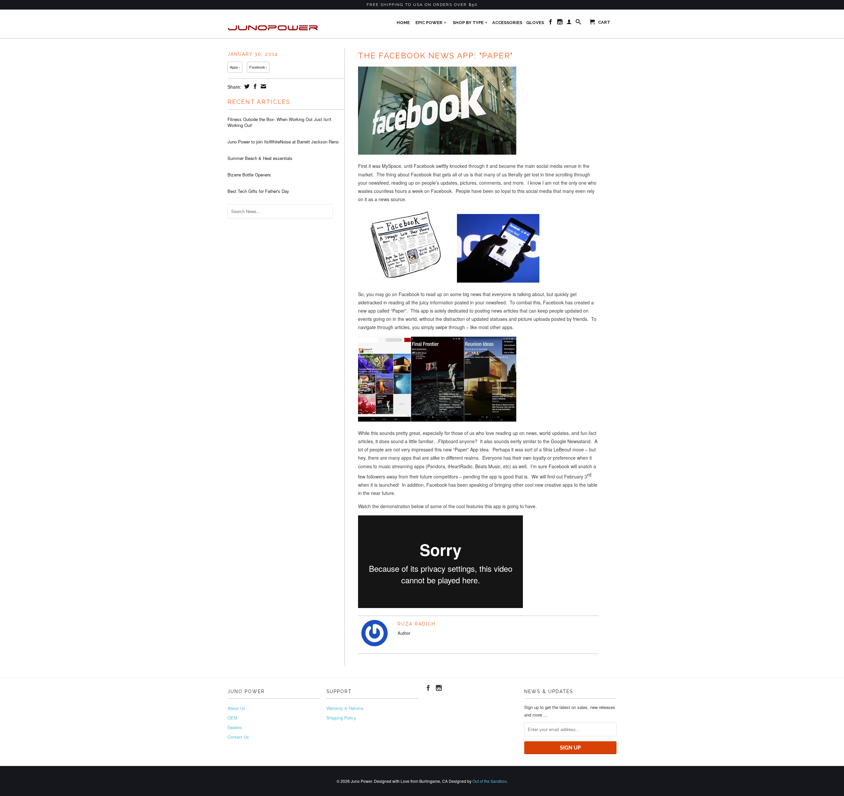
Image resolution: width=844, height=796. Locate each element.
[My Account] (569, 23)
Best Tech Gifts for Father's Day (258, 191)
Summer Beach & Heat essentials (259, 158)
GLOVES (535, 22)
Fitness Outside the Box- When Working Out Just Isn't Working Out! (279, 122)
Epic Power (430, 22)
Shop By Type (470, 22)
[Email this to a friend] (262, 86)
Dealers (234, 727)
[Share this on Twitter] (246, 86)
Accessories (507, 22)
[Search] (578, 23)
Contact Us (238, 737)
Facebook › (258, 67)
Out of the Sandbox (489, 781)
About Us (236, 708)
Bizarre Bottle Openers (249, 175)
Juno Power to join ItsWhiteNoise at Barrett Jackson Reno (283, 142)
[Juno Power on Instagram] (559, 23)
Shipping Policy (341, 718)
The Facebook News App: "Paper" (435, 55)
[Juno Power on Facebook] (550, 23)
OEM (232, 718)
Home (403, 22)
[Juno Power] (273, 24)
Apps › (235, 67)
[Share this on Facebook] (254, 86)
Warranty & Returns (345, 708)
